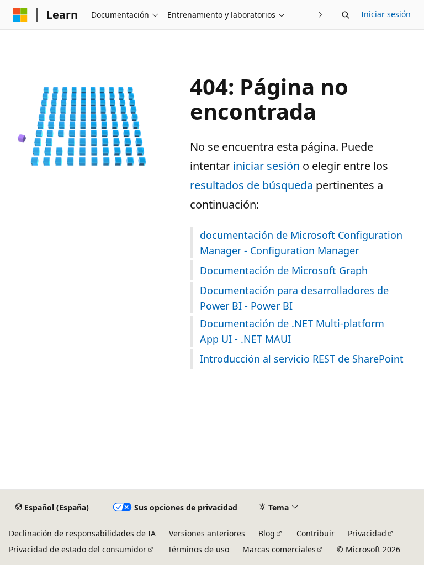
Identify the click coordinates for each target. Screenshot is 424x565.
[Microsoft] (20, 15)
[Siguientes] (320, 14)
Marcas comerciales (279, 549)
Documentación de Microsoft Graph (284, 270)
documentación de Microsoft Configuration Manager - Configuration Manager (301, 242)
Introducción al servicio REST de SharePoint (302, 358)
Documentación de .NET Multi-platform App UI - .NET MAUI (292, 331)
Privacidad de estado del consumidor (77, 549)
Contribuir (315, 533)
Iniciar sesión (386, 14)
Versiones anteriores (207, 533)
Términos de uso (198, 549)
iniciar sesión (266, 165)
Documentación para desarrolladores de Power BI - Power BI (294, 298)
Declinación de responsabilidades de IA (82, 533)
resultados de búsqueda (251, 185)
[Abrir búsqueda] (346, 15)
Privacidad (367, 533)
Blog (266, 533)
